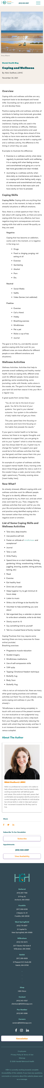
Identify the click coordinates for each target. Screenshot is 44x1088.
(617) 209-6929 (22, 958)
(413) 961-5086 (22, 1013)
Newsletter (22, 1038)
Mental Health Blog (10, 63)
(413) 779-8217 (22, 925)
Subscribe (22, 838)
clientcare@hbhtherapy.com (22, 1003)
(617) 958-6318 (22, 909)
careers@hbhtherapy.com (22, 1023)
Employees (22, 1051)
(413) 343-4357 (24, 3)
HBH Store (22, 991)
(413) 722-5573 (22, 942)
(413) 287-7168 (22, 893)
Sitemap (22, 1058)
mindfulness (29, 540)
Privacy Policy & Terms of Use (22, 1054)
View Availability (22, 856)
